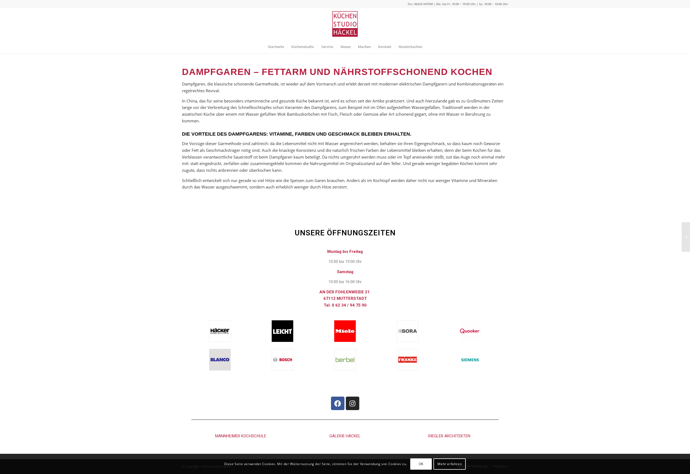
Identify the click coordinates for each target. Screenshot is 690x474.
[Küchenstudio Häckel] (345, 24)
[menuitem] (276, 46)
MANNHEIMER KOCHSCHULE (240, 436)
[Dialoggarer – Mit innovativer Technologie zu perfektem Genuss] (686, 237)
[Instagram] (352, 403)
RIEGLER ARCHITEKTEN (449, 436)
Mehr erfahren (449, 463)
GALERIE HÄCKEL (345, 436)
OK (421, 463)
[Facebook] (337, 403)
